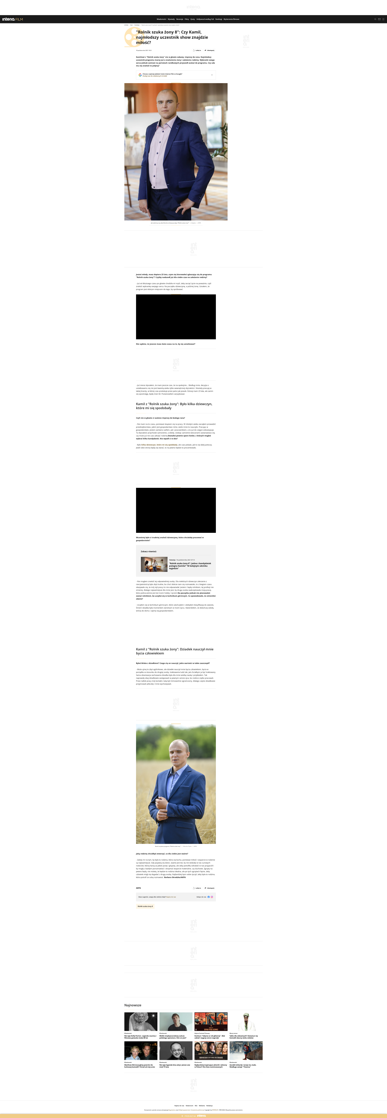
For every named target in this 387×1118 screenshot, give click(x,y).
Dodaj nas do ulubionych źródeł (162, 76)
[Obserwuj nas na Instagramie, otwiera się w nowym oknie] (211, 897)
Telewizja (136, 25)
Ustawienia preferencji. (197, 1110)
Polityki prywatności (184, 1110)
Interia (126, 25)
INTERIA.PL (215, 1110)
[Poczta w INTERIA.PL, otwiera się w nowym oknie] (379, 19)
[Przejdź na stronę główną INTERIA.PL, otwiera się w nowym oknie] (8, 19)
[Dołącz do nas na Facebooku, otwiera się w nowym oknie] (208, 897)
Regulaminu (172, 1110)
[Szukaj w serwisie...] (375, 19)
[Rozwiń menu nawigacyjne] (383, 19)
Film (131, 25)
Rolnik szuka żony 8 (145, 906)
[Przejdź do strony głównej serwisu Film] (19, 19)
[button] (161, 19)
